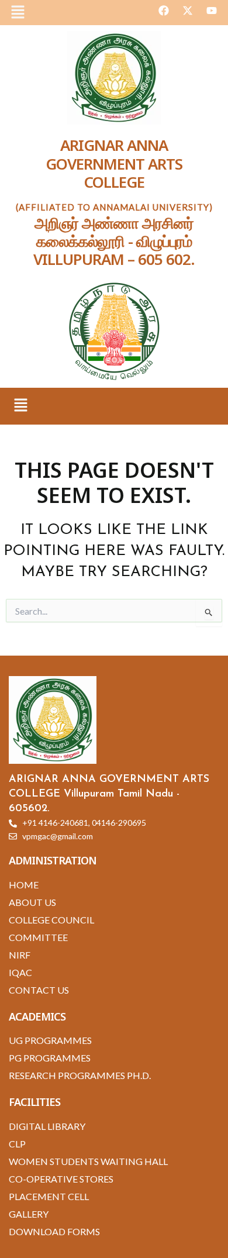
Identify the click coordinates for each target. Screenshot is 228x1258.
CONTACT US (39, 989)
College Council (51, 919)
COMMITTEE (38, 937)
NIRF (19, 954)
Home (24, 884)
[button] (17, 12)
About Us (32, 902)
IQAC (20, 972)
